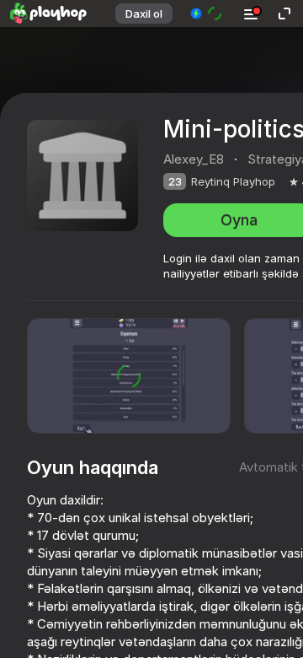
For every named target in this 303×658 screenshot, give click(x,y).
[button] (206, 13)
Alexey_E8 (193, 159)
